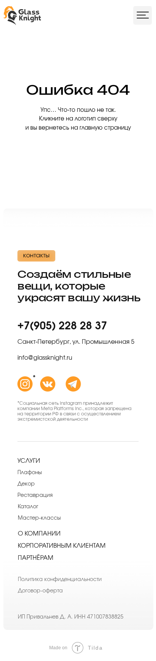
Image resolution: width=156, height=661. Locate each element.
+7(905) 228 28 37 (62, 326)
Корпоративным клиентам (62, 546)
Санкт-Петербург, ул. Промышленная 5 (75, 342)
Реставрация (35, 495)
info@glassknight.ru (44, 358)
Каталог (28, 506)
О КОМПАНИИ (39, 534)
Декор (26, 484)
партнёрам (35, 558)
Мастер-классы (39, 518)
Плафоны (29, 472)
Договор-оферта (40, 591)
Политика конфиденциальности (60, 579)
